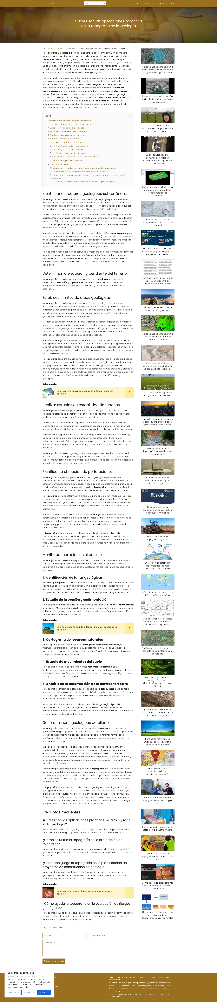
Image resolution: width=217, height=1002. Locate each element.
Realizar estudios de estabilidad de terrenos (69, 131)
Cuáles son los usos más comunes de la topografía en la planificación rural (139, 986)
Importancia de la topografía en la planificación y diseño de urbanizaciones (139, 983)
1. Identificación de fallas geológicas (69, 142)
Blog (173, 3)
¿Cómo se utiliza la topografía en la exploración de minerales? (81, 171)
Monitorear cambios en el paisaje (64, 138)
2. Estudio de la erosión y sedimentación (71, 146)
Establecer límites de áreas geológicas (67, 128)
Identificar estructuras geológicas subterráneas (70, 120)
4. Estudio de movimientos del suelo (69, 153)
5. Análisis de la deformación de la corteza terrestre (76, 156)
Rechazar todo (29, 992)
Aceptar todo (44, 992)
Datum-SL (48, 3)
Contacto (162, 3)
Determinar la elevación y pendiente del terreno (71, 124)
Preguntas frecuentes (59, 164)
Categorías (149, 3)
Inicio (138, 3)
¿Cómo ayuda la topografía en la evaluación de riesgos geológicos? (84, 181)
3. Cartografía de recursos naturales (70, 149)
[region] (29, 983)
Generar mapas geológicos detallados (67, 160)
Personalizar (14, 992)
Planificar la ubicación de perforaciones (67, 135)
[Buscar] (104, 3)
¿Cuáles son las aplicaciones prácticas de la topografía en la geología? (85, 168)
